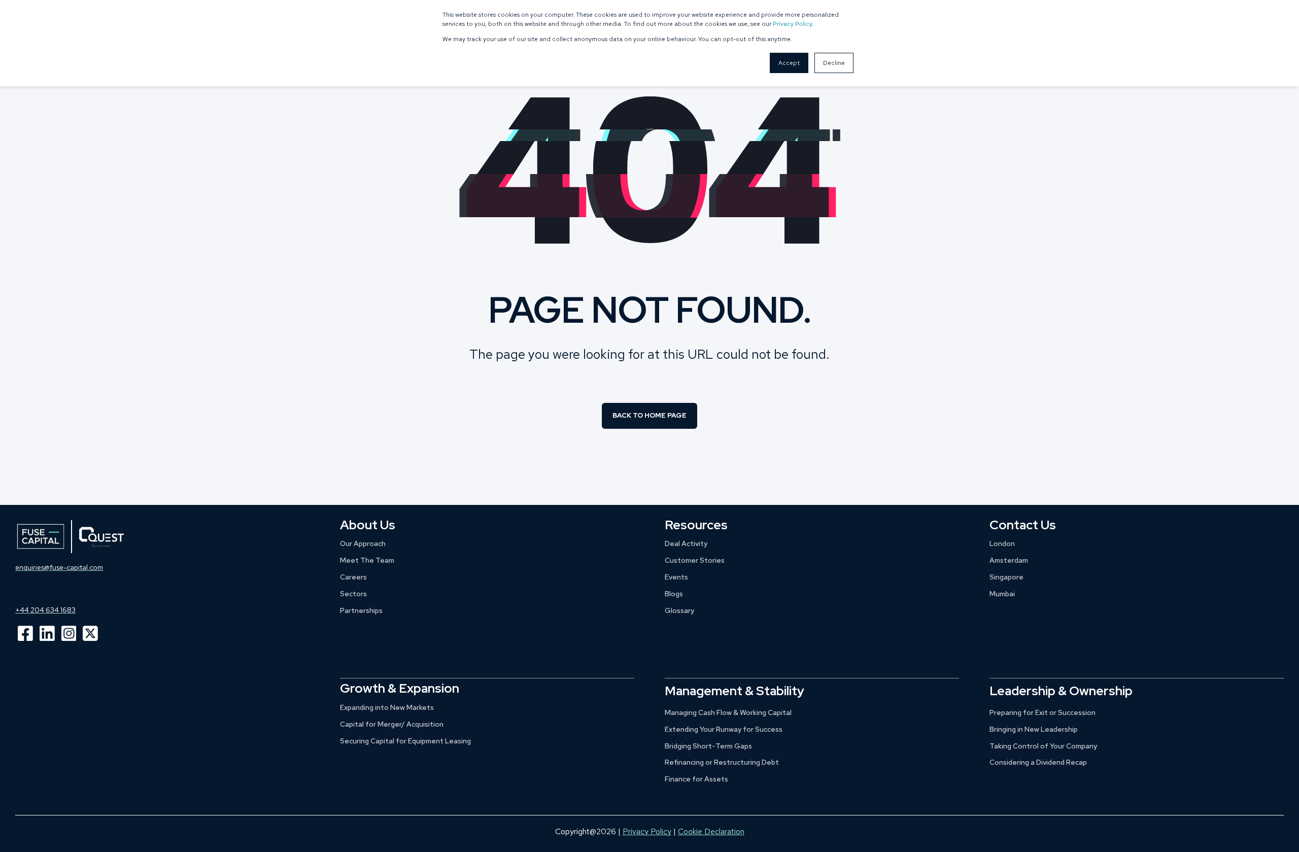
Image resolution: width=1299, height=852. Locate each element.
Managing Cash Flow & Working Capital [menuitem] (728, 712)
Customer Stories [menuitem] (695, 560)
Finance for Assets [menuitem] (696, 778)
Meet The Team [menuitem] (367, 560)
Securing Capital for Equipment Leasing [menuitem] (405, 740)
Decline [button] (834, 63)
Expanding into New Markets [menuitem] (387, 707)
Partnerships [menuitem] (361, 610)
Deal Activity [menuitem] (686, 543)
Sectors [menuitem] (353, 593)
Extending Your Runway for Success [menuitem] (723, 729)
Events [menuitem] (676, 577)
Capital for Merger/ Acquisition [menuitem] (391, 724)
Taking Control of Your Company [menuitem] (1043, 746)
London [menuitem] (1002, 543)
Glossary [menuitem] (679, 610)
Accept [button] (789, 63)
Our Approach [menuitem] (363, 543)
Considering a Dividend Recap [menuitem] (1038, 762)
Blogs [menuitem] (674, 593)
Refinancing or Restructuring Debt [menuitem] (722, 762)
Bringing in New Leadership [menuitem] (1033, 729)
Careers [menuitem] (353, 577)
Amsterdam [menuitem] (1008, 560)
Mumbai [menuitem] (1002, 593)
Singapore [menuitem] (1006, 577)
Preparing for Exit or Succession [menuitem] (1042, 712)
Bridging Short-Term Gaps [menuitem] (708, 746)
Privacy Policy (792, 24)
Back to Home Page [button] (649, 415)
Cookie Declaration (711, 831)
